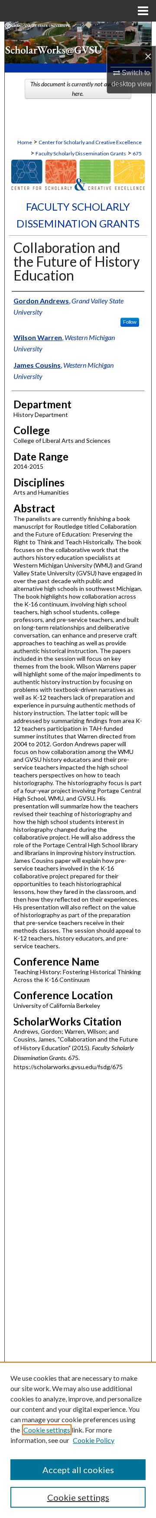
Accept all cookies (78, 1469)
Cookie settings (46, 1430)
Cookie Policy (93, 1440)
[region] (78, 1440)
